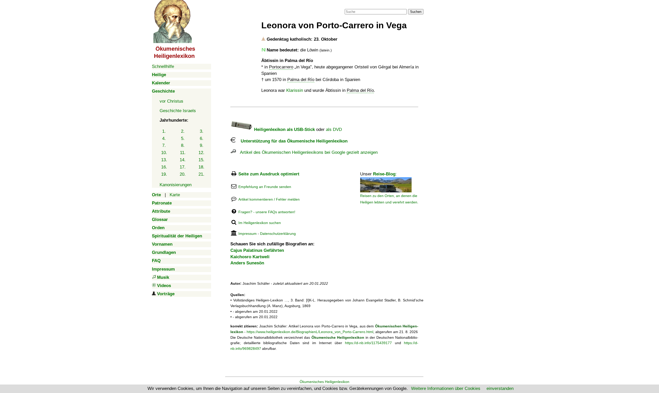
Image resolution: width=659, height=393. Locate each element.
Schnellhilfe (163, 66)
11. (183, 152)
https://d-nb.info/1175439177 (368, 343)
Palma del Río (300, 79)
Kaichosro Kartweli (250, 256)
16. (164, 167)
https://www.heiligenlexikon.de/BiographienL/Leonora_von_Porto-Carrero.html (310, 332)
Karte (175, 194)
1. (164, 131)
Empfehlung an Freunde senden (264, 187)
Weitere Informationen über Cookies (445, 388)
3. (201, 131)
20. (183, 174)
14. (183, 159)
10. (164, 152)
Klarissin (294, 90)
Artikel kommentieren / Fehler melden (269, 199)
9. (201, 145)
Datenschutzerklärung (278, 233)
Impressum (247, 233)
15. (201, 159)
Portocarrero (281, 67)
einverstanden (500, 388)
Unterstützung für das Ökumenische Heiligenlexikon (292, 141)
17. (183, 167)
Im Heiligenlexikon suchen (259, 223)
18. (201, 167)
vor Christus (171, 101)
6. (201, 138)
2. (183, 131)
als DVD (334, 129)
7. (164, 145)
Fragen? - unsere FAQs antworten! (266, 212)
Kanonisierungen (176, 184)
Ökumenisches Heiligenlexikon (324, 382)
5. (183, 138)
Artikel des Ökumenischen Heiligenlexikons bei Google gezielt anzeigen (307, 152)
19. (164, 174)
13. (164, 159)
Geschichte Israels (178, 110)
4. (164, 138)
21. (201, 174)
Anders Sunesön (247, 263)
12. (201, 152)
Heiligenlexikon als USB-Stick (284, 129)
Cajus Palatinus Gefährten (257, 250)
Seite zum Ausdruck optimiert (268, 174)
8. (183, 145)
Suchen (415, 12)
